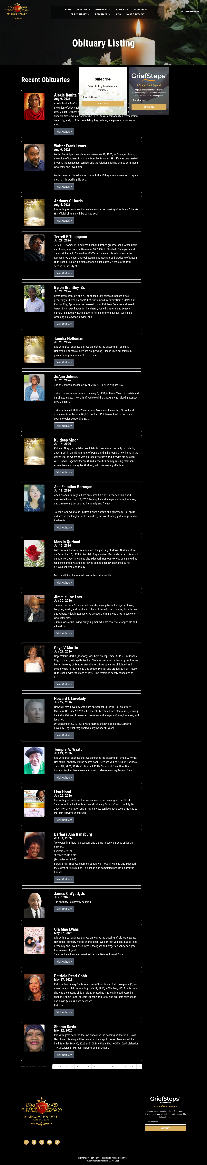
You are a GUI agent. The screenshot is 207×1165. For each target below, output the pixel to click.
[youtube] (49, 1142)
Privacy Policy (91, 1161)
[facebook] (26, 1142)
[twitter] (34, 1142)
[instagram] (41, 1142)
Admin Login (114, 1161)
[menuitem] (68, 9)
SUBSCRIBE (103, 103)
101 (125, 1067)
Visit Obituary (64, 131)
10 (112, 1067)
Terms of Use (103, 1161)
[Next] (139, 1066)
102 (132, 1067)
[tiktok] (57, 1142)
